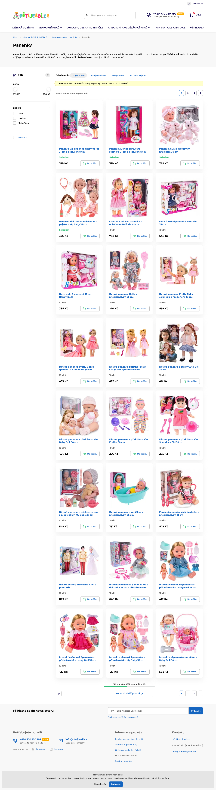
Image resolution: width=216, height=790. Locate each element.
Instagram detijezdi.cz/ (184, 751)
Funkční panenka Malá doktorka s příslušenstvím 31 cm (179, 513)
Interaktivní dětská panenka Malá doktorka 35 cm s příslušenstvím (128, 586)
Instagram (59, 749)
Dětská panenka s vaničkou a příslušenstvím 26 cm (126, 513)
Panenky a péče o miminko (64, 37)
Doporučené (78, 75)
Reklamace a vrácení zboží (129, 739)
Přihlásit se (198, 3)
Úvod (15, 37)
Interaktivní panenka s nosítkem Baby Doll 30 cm (178, 658)
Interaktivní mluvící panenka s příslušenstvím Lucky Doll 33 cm (177, 586)
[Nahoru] (58, 693)
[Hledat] (87, 15)
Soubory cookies (123, 761)
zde (167, 778)
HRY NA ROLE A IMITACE (35, 37)
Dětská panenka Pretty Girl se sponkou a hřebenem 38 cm (76, 368)
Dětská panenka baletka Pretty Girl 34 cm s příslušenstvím (127, 368)
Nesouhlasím (100, 784)
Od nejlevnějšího (98, 75)
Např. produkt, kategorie (104, 15)
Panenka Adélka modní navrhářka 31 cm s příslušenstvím (79, 150)
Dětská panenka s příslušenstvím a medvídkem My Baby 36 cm (78, 513)
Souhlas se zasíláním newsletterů (123, 717)
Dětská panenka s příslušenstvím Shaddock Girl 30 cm (178, 441)
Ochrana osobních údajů (128, 750)
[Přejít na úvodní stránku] (31, 15)
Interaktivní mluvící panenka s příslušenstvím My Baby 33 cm (127, 658)
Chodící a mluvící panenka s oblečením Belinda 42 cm (125, 223)
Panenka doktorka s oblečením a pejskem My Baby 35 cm (78, 223)
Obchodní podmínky (126, 744)
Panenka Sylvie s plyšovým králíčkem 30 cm (174, 150)
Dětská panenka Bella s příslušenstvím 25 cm (123, 295)
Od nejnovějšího (138, 75)
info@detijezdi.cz (181, 739)
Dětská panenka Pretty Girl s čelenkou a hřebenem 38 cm (176, 295)
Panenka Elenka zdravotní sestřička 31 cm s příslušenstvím (127, 150)
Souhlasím (116, 784)
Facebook (41, 749)
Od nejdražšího (118, 75)
